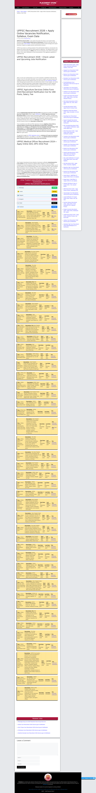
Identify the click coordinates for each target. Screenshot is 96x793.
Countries (71, 7)
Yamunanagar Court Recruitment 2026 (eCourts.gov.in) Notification (71, 193)
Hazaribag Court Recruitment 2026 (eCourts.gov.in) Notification (71, 116)
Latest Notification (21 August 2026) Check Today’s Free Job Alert (70, 198)
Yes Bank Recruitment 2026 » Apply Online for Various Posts (70, 107)
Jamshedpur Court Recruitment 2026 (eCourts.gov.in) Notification (71, 88)
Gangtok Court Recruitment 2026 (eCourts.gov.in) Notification (71, 145)
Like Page (54, 206)
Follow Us (54, 199)
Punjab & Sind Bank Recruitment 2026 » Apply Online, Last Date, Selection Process (71, 97)
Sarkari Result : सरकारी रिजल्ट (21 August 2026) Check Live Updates (71, 176)
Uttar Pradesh (27, 43)
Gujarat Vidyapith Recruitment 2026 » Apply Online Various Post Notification (71, 121)
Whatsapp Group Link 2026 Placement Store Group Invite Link (32, 721)
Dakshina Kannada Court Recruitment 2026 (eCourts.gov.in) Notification (34, 733)
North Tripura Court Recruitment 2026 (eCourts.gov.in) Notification (33, 727)
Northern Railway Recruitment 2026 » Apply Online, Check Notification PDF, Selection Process (70, 204)
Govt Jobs (35, 7)
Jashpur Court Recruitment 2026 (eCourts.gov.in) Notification (71, 221)
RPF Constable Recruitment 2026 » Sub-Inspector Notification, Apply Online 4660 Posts (71, 127)
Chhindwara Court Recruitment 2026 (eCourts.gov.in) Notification (32, 730)
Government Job (36, 789)
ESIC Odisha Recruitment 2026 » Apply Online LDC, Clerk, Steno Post (71, 103)
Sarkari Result (64, 789)
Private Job (43, 7)
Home (18, 7)
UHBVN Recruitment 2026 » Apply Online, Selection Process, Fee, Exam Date (71, 216)
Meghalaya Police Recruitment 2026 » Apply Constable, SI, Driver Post (71, 112)
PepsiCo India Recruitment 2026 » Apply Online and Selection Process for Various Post (71, 154)
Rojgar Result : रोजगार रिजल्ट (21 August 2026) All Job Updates (70, 180)
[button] (78, 7)
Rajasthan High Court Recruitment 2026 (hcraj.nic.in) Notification (71, 168)
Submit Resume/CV (52, 7)
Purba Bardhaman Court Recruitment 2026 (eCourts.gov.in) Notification (71, 84)
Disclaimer (54, 789)
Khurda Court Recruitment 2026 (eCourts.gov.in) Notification (71, 172)
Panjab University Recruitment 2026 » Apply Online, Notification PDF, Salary (71, 211)
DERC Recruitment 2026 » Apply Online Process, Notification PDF (71, 189)
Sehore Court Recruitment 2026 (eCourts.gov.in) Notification (31, 724)
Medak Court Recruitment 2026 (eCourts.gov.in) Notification (71, 141)
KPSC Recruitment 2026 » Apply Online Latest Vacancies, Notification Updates (71, 132)
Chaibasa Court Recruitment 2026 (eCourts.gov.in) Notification (71, 92)
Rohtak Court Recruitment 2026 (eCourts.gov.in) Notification (71, 149)
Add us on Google (72, 14)
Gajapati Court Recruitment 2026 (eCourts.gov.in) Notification (71, 71)
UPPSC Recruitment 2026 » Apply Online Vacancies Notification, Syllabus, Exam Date (71, 66)
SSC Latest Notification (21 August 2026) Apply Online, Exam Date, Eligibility (71, 159)
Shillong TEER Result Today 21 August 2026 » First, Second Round (70, 185)
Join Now (54, 187)
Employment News (62, 7)
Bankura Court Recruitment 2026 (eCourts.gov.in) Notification (71, 75)
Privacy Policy (48, 789)
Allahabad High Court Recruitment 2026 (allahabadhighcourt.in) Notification (71, 226)
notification (37, 114)
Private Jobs (42, 789)
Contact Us (59, 789)
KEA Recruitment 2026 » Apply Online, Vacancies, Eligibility (70, 164)
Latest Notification (25, 7)
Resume (30, 789)
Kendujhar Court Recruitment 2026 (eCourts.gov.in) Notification (71, 79)
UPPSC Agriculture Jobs (33, 135)
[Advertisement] (37, 21)
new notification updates (50, 80)
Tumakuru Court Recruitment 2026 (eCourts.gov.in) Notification (71, 137)
